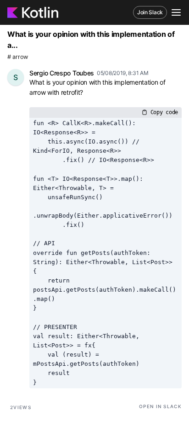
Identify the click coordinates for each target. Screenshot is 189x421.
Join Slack (150, 12)
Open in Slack (160, 406)
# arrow (17, 56)
